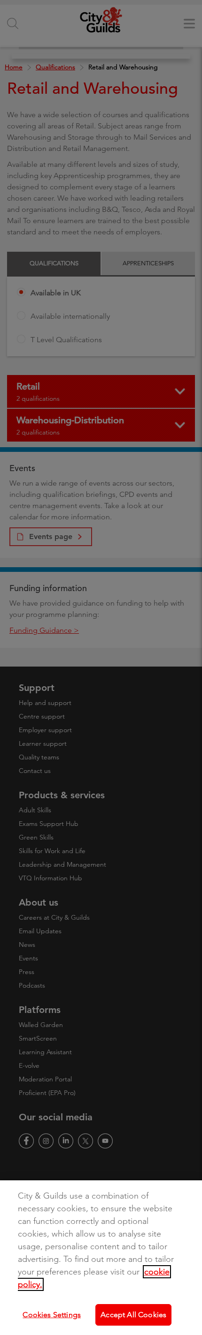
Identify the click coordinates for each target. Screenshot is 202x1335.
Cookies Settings (52, 1314)
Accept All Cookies (133, 1314)
